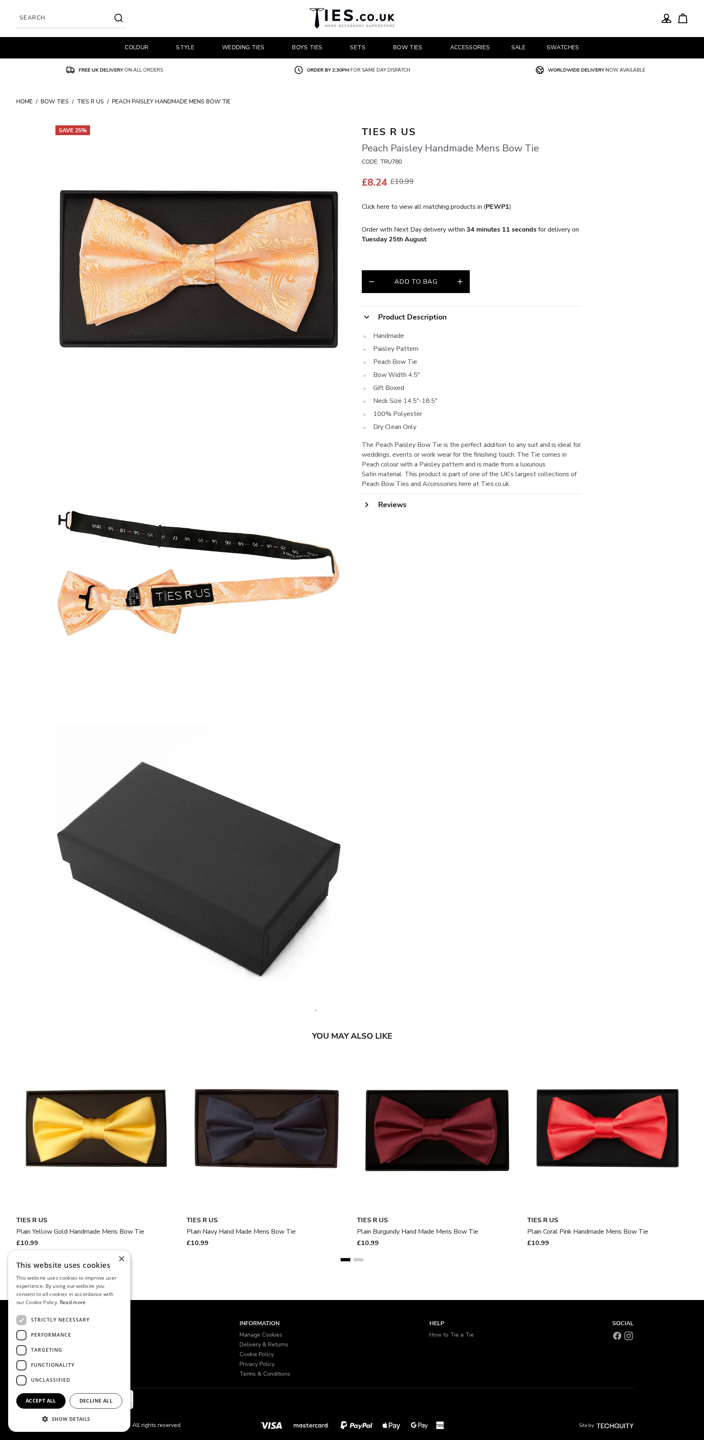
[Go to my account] (666, 18)
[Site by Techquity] (615, 1425)
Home (24, 101)
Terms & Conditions (265, 1374)
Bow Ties (55, 101)
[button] (69, 1419)
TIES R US (90, 101)
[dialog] (69, 1341)
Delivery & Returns (264, 1344)
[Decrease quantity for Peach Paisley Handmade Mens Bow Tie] (371, 281)
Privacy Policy (257, 1364)
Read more (73, 1302)
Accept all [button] (41, 1400)
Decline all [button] (95, 1400)
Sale (518, 47)
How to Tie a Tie (451, 1335)
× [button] (121, 1259)
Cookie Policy (257, 1354)
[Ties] (352, 18)
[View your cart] (683, 18)
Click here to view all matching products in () (436, 206)
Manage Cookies (261, 1335)
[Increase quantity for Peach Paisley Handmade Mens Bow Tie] (460, 281)
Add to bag (415, 281)
